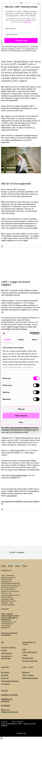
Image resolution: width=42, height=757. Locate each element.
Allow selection (21, 416)
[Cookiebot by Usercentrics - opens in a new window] (29, 333)
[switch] (36, 385)
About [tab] (34, 339)
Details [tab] (21, 339)
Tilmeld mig (21, 40)
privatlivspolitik (27, 22)
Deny (21, 422)
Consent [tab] (7, 339)
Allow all (21, 409)
